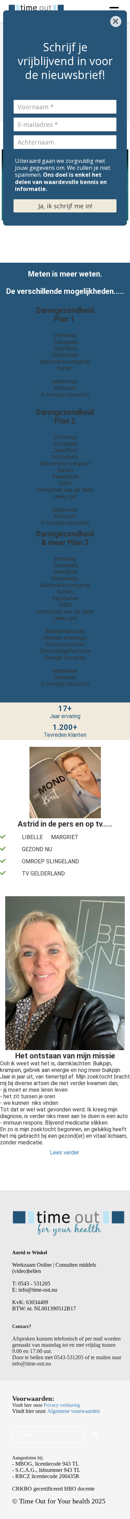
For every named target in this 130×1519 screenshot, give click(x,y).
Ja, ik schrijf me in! (65, 206)
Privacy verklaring (62, 1405)
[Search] (96, 1434)
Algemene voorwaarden (73, 1411)
